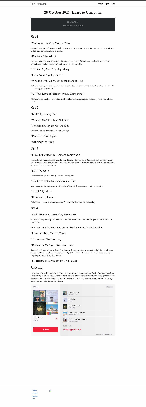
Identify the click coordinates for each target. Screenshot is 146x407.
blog (113, 3)
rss (34, 398)
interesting (90, 202)
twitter (35, 390)
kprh (107, 3)
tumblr (35, 393)
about (100, 3)
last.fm (35, 396)
